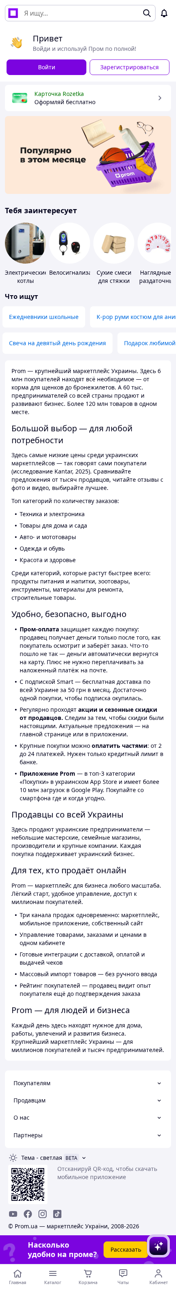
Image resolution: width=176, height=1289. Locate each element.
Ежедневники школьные (44, 317)
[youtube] (13, 1214)
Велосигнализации (76, 272)
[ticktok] (57, 1214)
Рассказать (126, 1249)
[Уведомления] (164, 13)
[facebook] (28, 1214)
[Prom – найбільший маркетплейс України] (13, 13)
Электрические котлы (26, 277)
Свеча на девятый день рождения (57, 343)
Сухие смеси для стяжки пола (114, 281)
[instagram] (42, 1214)
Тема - (41, 1157)
